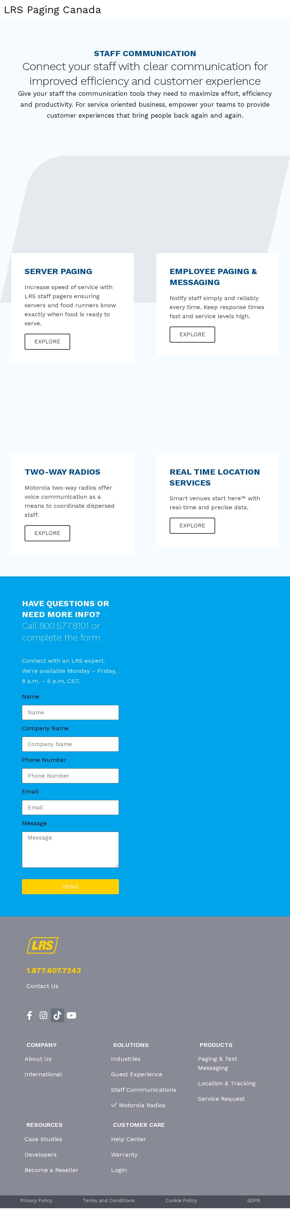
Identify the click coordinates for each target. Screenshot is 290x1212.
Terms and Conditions (109, 1200)
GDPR (253, 1200)
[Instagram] (44, 1015)
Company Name (45, 728)
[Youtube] (71, 1015)
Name (30, 696)
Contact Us (42, 986)
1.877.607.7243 (53, 970)
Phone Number (44, 759)
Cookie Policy (181, 1200)
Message (34, 823)
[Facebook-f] (30, 1015)
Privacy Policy (36, 1200)
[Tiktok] (58, 1015)
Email (30, 791)
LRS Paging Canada (52, 10)
